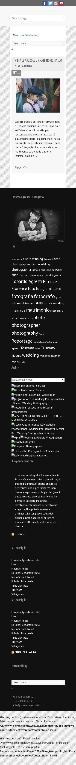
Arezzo (19, 259)
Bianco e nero (38, 269)
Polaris (41, 334)
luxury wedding (53, 303)
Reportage (22, 341)
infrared (16, 303)
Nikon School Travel (22, 577)
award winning (33, 259)
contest (33, 275)
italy (39, 303)
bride (14, 275)
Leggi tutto (21, 167)
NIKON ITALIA (25, 652)
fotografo (44, 296)
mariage (18, 310)
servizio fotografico (41, 342)
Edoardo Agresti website (25, 560)
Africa (13, 259)
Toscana (27, 347)
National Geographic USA (25, 573)
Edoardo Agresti (26, 281)
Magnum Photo (19, 568)
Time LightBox (19, 585)
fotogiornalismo (48, 288)
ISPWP (19, 534)
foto (31, 288)
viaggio (16, 355)
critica (40, 275)
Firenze (50, 281)
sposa (53, 341)
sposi (15, 348)
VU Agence (17, 594)
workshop (18, 361)
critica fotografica (52, 275)
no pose (29, 318)
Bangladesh (48, 259)
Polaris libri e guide (22, 581)
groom (59, 297)
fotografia (22, 296)
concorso (23, 275)
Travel (37, 348)
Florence (19, 288)
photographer (25, 325)
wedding (30, 355)
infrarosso (29, 303)
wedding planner (50, 355)
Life (13, 564)
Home (15, 35)
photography (24, 333)
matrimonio (38, 310)
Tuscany (48, 347)
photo (39, 317)
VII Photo (16, 590)
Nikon (53, 310)
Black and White (54, 269)
